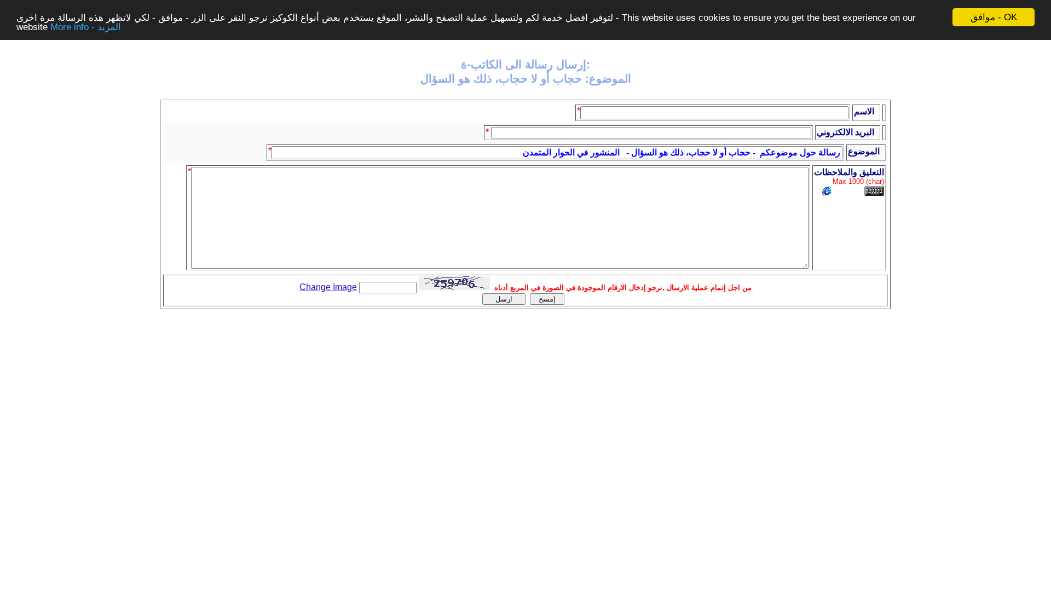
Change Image (328, 287)
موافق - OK (994, 17)
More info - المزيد (85, 27)
